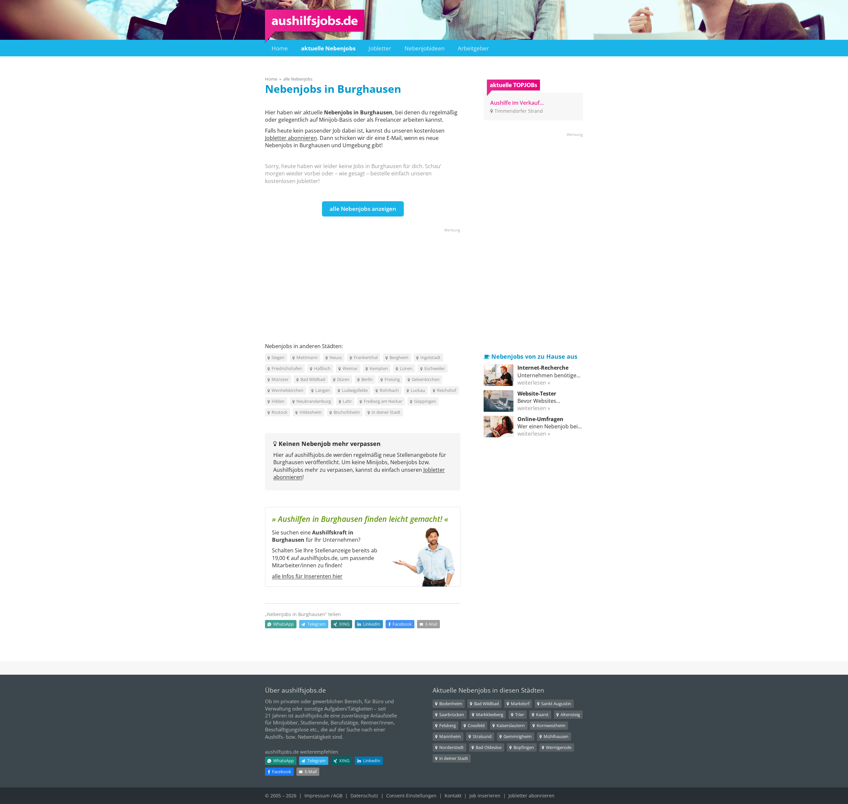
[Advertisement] (362, 279)
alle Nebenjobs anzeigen (363, 209)
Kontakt (453, 795)
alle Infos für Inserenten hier (307, 576)
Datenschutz (364, 795)
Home (280, 48)
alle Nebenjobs (297, 79)
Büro (378, 701)
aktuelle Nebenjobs (328, 48)
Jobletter (380, 48)
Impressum (317, 795)
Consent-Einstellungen (411, 795)
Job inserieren (485, 795)
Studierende (314, 722)
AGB (338, 795)
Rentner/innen (377, 722)
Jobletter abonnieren (291, 138)
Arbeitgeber (473, 48)
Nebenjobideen (424, 48)
